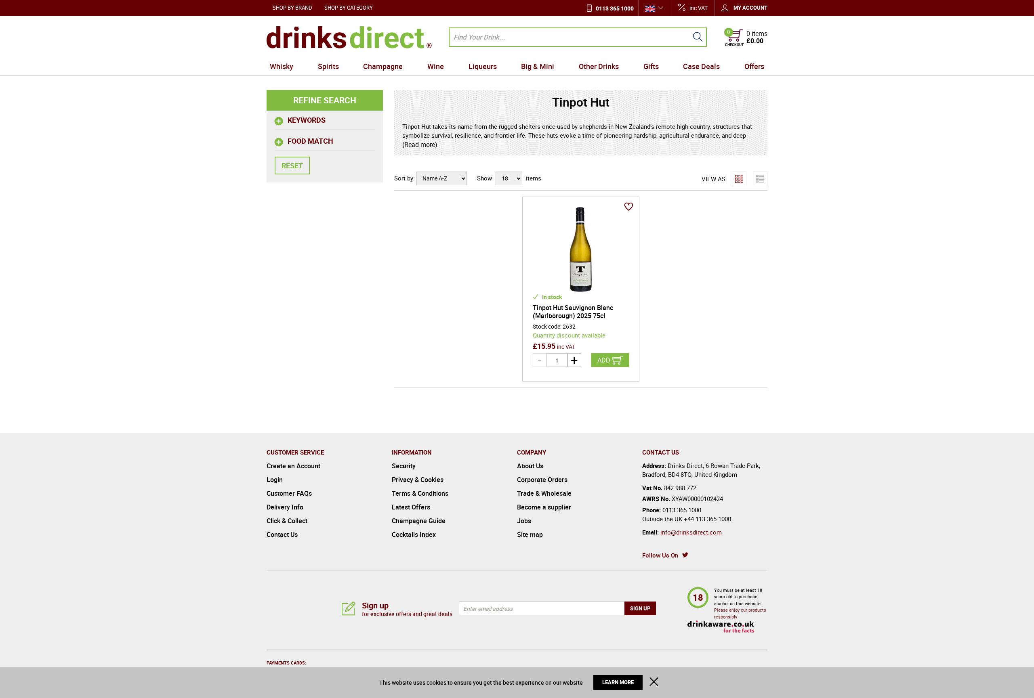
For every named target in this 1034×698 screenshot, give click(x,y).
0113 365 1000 (615, 8)
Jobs (524, 520)
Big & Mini (537, 66)
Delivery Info (285, 507)
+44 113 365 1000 (707, 519)
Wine (435, 66)
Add (603, 360)
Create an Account (293, 465)
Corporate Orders (542, 479)
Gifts (651, 66)
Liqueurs (483, 66)
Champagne (383, 66)
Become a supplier (544, 507)
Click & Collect (287, 520)
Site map (530, 534)
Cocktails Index (414, 534)
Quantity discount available (569, 335)
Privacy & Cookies (417, 479)
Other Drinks (599, 66)
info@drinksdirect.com (691, 532)
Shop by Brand (292, 7)
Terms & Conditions (420, 493)
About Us (530, 465)
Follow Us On (660, 555)
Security (404, 465)
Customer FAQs (289, 493)
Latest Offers (411, 507)
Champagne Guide (419, 520)
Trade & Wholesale (544, 493)
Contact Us (282, 534)
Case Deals (701, 66)
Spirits (328, 66)
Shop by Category (348, 7)
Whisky (281, 66)
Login (275, 479)
